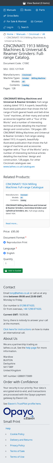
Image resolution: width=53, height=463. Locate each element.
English (11, 253)
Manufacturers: (11, 74)
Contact (38, 21)
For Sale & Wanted (16, 21)
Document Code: (12, 63)
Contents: (15, 85)
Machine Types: (12, 78)
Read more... (12, 223)
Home (10, 34)
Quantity (8, 259)
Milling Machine (38, 78)
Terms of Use (17, 456)
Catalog (25, 85)
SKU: (5, 69)
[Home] (4, 3)
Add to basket (14, 270)
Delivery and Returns (21, 439)
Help (8, 428)
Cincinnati (34, 34)
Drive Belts (13, 15)
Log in (10, 27)
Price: (6, 231)
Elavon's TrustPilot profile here (24, 403)
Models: (16, 81)
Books (28, 9)
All (43, 34)
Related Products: (16, 177)
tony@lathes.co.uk (19, 293)
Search (25, 27)
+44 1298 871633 (32, 308)
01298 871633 (27, 305)
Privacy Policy (17, 445)
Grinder (25, 78)
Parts (42, 9)
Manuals (11, 9)
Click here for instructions (17, 329)
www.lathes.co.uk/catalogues (19, 166)
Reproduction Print (17, 242)
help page (31, 347)
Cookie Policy (17, 434)
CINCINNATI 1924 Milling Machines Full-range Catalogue (24, 185)
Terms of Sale (17, 451)
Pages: (6, 88)
